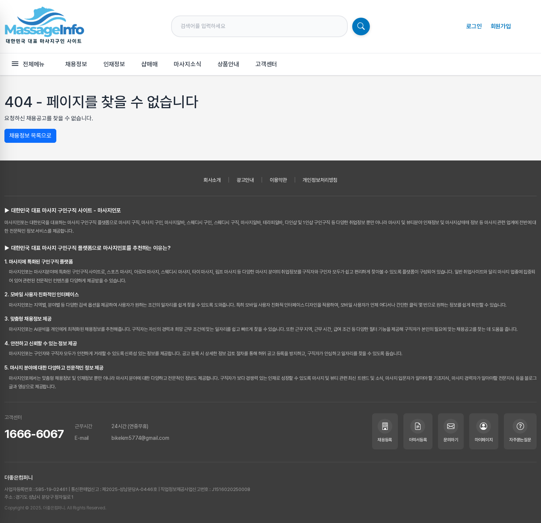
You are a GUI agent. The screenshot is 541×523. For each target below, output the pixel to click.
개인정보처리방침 (320, 180)
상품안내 (228, 64)
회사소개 (212, 180)
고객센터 (266, 64)
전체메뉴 (34, 64)
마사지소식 (187, 64)
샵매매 (149, 64)
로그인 (474, 26)
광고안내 (245, 180)
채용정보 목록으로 (30, 135)
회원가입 (501, 26)
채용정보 (76, 64)
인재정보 (114, 64)
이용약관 (278, 180)
